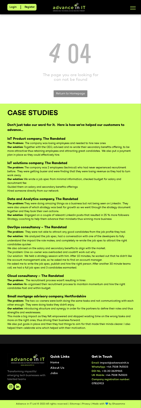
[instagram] (10, 387)
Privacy (86, 404)
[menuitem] (69, 363)
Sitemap (75, 404)
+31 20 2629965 (112, 371)
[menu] (133, 8)
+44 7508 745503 (116, 375)
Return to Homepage (70, 93)
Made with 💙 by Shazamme (108, 404)
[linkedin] (18, 387)
